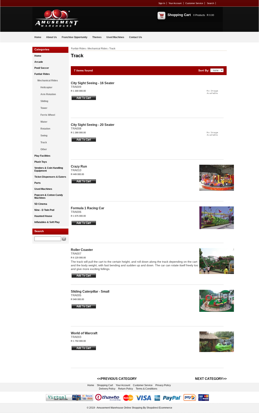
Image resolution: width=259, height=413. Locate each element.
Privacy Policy (163, 385)
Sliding (44, 101)
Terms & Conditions (146, 388)
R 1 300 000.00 (78, 91)
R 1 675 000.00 (78, 216)
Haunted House (43, 216)
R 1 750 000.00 (78, 341)
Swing (43, 135)
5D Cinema (40, 204)
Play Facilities (42, 155)
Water (43, 121)
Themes (97, 37)
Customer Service (194, 3)
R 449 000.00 (77, 174)
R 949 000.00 (77, 299)
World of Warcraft (84, 333)
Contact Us (135, 37)
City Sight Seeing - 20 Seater (92, 124)
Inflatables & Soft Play (47, 222)
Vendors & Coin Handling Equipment (48, 169)
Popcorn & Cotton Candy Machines (48, 196)
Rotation (45, 128)
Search (210, 3)
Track (43, 142)
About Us (51, 37)
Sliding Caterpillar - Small (90, 291)
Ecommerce (165, 407)
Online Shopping (133, 407)
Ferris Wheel (47, 115)
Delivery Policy (107, 388)
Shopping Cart (179, 15)
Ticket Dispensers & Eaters (50, 176)
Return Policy (125, 388)
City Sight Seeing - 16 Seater (92, 83)
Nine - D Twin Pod (44, 210)
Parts (37, 183)
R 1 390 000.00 (78, 132)
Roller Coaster (82, 250)
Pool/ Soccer (41, 68)
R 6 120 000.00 (78, 257)
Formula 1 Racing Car (87, 208)
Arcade (38, 62)
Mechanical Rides (47, 80)
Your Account (175, 3)
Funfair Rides (42, 74)
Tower (43, 108)
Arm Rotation (48, 94)
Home (37, 37)
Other (43, 149)
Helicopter (46, 87)
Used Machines (115, 37)
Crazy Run (79, 166)
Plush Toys (40, 161)
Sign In (161, 3)
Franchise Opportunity (74, 37)
